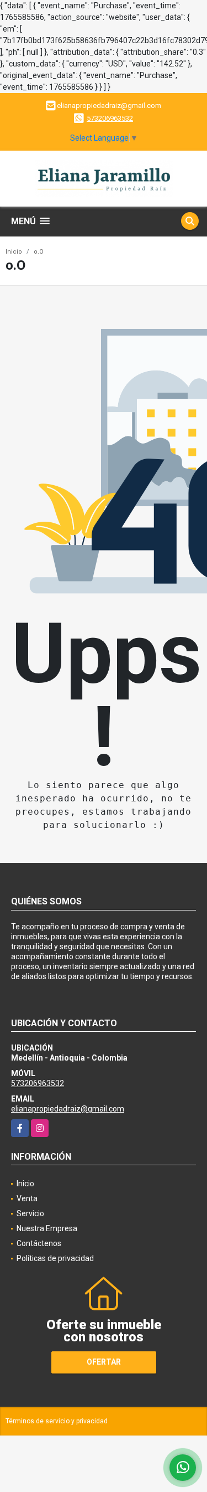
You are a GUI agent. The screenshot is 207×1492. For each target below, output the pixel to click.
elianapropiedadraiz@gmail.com (67, 1108)
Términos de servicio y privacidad (57, 1421)
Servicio (30, 1213)
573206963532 (110, 118)
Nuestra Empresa (47, 1228)
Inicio (14, 251)
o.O (39, 251)
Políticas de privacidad (55, 1258)
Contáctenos (39, 1243)
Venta (27, 1198)
